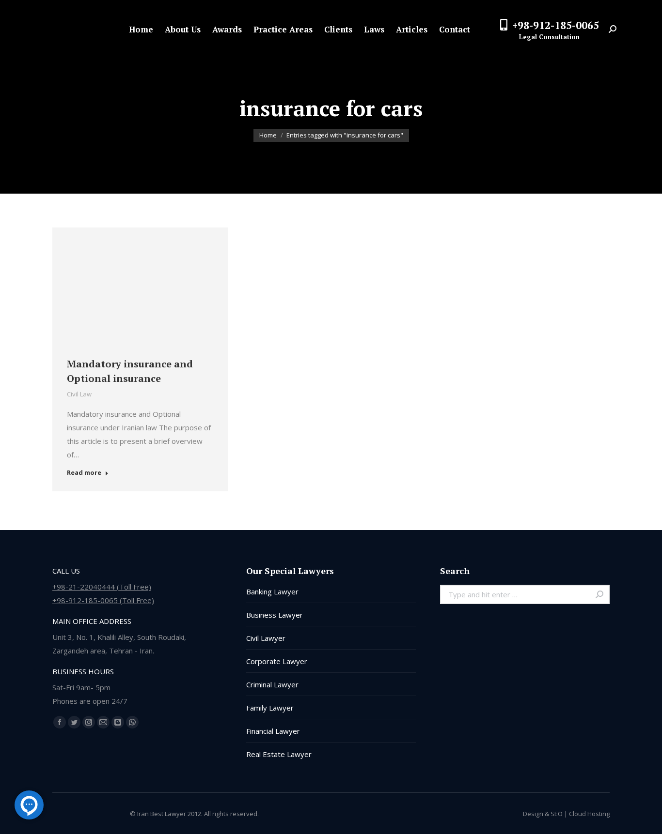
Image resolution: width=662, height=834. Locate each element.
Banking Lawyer (272, 591)
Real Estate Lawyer (279, 754)
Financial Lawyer (273, 731)
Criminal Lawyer (272, 684)
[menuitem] (141, 29)
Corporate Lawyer (276, 661)
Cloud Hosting (589, 813)
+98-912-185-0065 (555, 25)
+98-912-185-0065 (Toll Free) (103, 600)
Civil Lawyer (265, 638)
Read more (84, 473)
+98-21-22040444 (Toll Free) (101, 586)
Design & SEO (543, 813)
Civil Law (79, 394)
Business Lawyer (274, 615)
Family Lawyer (270, 708)
